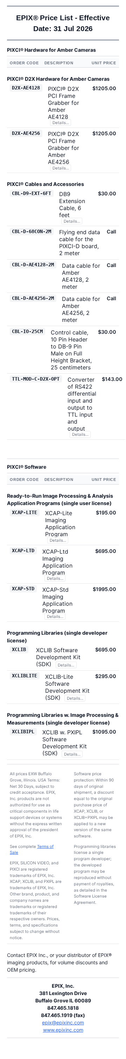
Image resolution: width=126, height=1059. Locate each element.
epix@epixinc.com (63, 1022)
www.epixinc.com (63, 1030)
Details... (60, 122)
